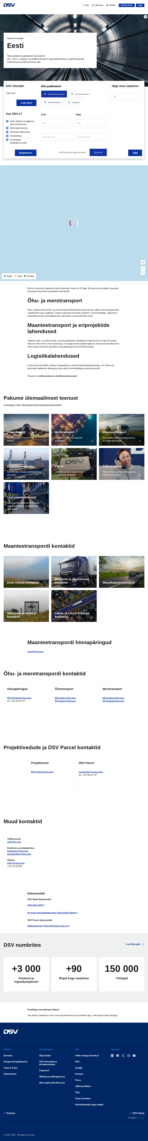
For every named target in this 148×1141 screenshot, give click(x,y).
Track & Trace (10, 1068)
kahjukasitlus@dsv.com (19, 854)
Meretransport (64, 432)
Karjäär (79, 1068)
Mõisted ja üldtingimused (52, 1076)
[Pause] (145, 16)
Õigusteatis (45, 1055)
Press (78, 1080)
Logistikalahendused (21, 497)
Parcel (59, 466)
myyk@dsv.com (35, 651)
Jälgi (140, 5)
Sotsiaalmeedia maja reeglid (89, 1104)
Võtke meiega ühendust (87, 1055)
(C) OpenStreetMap (135, 277)
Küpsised (44, 1070)
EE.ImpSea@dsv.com (113, 701)
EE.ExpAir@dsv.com (65, 698)
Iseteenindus (10, 1074)
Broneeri (8, 1055)
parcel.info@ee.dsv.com (91, 772)
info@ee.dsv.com (16, 863)
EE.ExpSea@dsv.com (113, 698)
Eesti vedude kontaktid (23, 582)
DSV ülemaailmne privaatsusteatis (48, 1062)
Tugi (77, 1092)
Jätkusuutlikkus (83, 1086)
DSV (77, 1061)
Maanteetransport (114, 432)
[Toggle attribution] (145, 278)
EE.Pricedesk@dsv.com (19, 698)
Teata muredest (83, 1098)
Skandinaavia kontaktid (118, 582)
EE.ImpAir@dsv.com (65, 701)
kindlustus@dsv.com (17, 851)
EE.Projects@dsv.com (42, 772)
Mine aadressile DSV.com (52, 1082)
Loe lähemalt (133, 944)
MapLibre (122, 277)
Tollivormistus (112, 466)
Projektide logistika (20, 466)
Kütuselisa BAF (35, 905)
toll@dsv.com (14, 842)
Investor (79, 1074)
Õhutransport (16, 432)
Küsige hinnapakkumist (15, 1061)
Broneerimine (126, 5)
